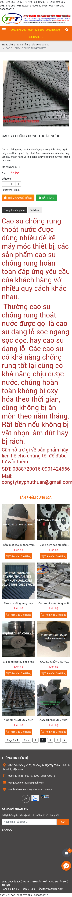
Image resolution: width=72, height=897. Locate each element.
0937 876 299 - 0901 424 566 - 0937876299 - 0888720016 (36, 33)
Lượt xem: (7, 190)
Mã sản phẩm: (9, 167)
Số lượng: (7, 178)
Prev (26, 740)
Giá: (4, 173)
